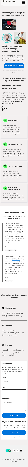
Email (4, 388)
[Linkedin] (21, 450)
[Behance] (17, 450)
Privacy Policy (14, 461)
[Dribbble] (14, 450)
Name (4, 377)
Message (5, 398)
